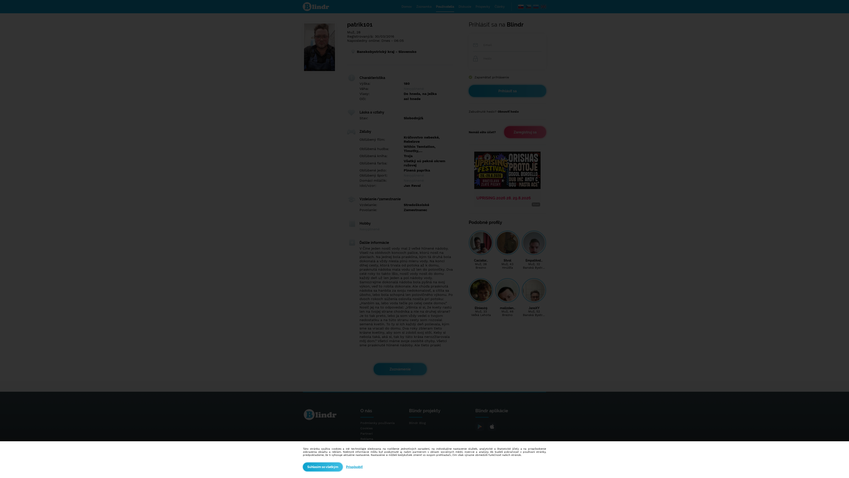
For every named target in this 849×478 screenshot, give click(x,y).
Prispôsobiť (354, 467)
